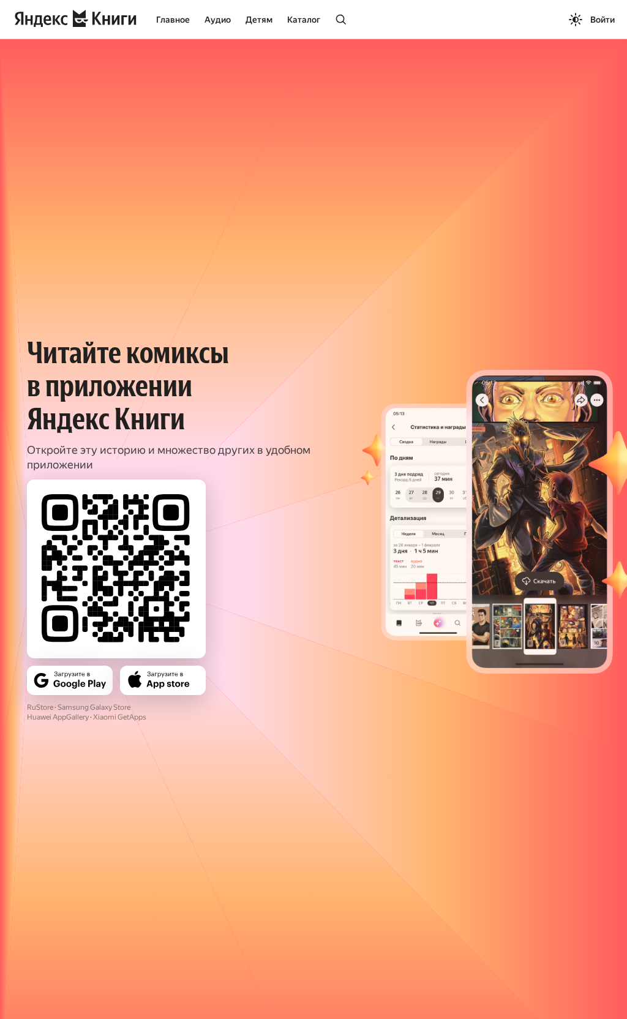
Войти (602, 19)
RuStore (40, 707)
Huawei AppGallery (58, 717)
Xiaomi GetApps (119, 717)
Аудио (218, 19)
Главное (173, 19)
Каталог (303, 19)
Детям (259, 19)
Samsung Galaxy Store (94, 707)
